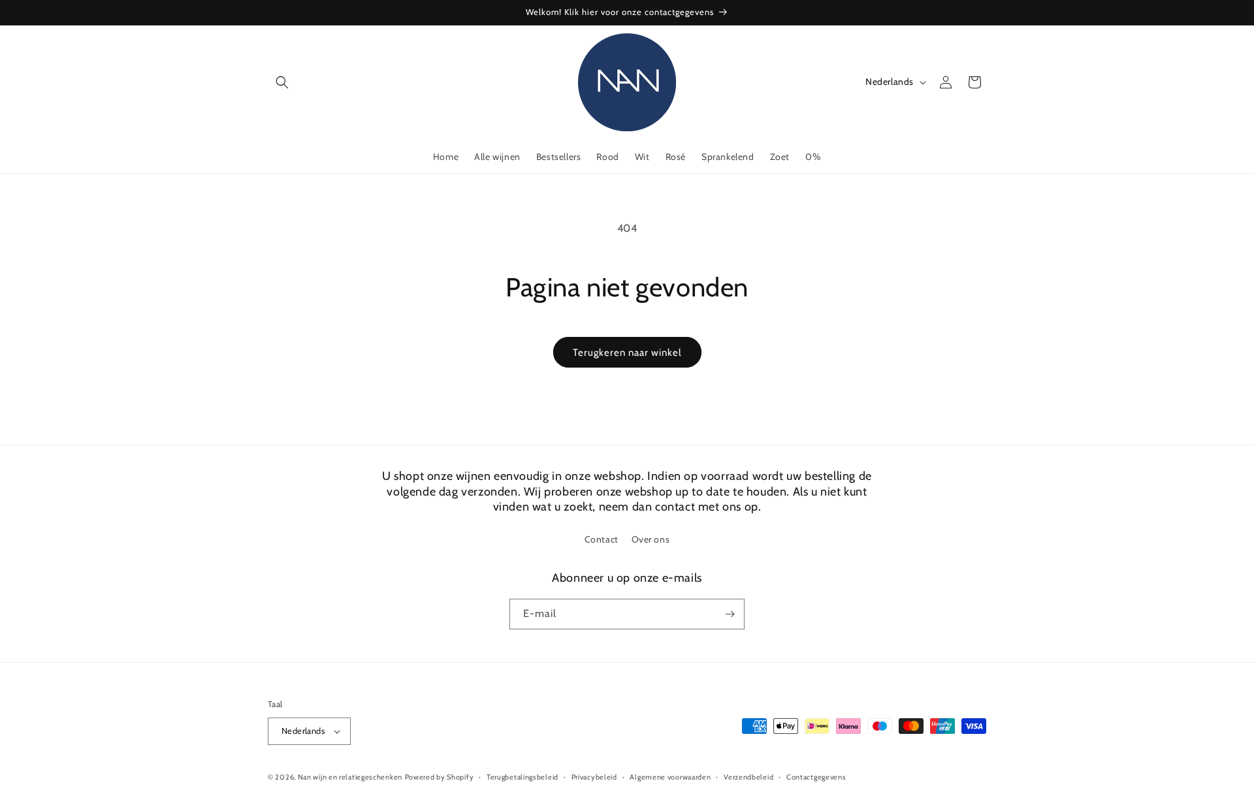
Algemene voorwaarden (670, 777)
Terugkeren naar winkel (627, 352)
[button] (282, 82)
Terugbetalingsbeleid (522, 777)
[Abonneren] (729, 614)
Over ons (651, 539)
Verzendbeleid (748, 777)
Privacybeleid (594, 777)
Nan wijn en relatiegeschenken (350, 777)
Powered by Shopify (439, 777)
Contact (602, 539)
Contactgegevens (816, 777)
